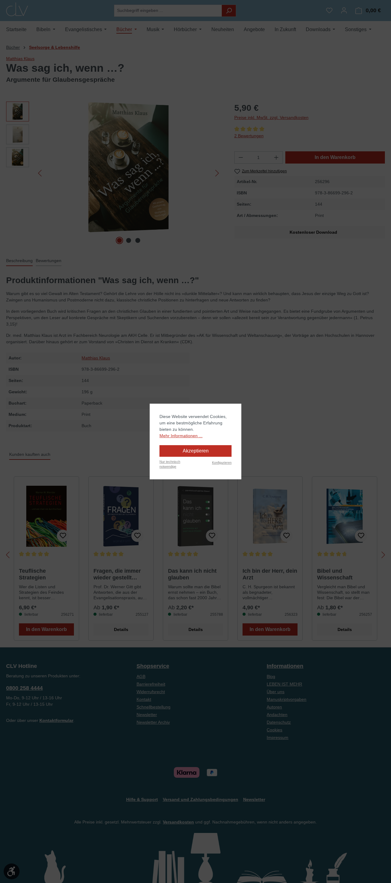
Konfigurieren (222, 462)
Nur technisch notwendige (169, 464)
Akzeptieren (196, 450)
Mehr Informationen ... (181, 435)
